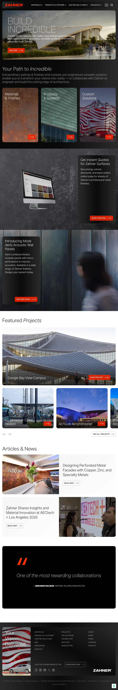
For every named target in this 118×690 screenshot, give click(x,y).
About (91, 632)
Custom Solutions (77, 5)
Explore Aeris (23, 299)
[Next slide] (9, 434)
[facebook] (44, 670)
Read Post (69, 483)
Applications (68, 636)
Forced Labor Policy (106, 681)
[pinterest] (53, 670)
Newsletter (67, 646)
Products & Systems (44, 636)
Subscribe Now (73, 665)
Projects (95, 5)
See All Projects (101, 434)
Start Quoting (99, 218)
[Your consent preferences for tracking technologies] (114, 686)
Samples (39, 649)
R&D (36, 642)
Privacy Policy (81, 681)
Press (91, 639)
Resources (40, 646)
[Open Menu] (106, 5)
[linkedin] (40, 670)
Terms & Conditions (59, 684)
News (90, 636)
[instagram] (36, 670)
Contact (92, 646)
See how (13, 50)
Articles (66, 642)
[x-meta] (49, 670)
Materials (36, 5)
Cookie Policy (92, 681)
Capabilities (67, 639)
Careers (92, 642)
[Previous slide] (4, 434)
